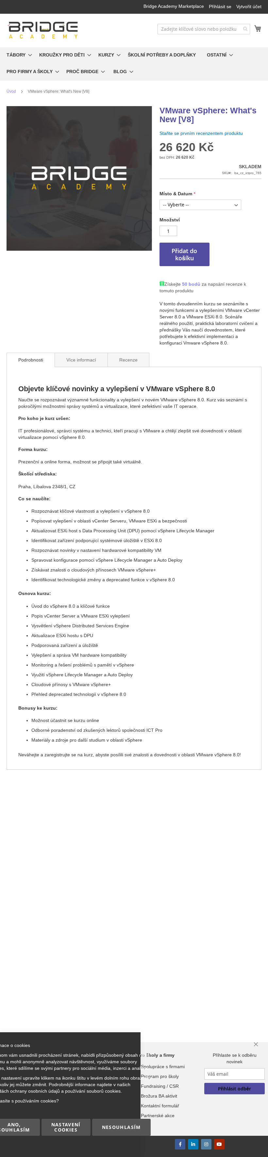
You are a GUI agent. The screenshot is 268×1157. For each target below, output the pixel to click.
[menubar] (134, 64)
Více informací (81, 359)
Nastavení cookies (66, 1127)
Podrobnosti (30, 359)
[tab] (31, 360)
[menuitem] (17, 55)
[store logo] (43, 30)
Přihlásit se (220, 6)
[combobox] (204, 29)
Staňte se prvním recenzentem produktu (201, 133)
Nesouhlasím (121, 1127)
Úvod (11, 91)
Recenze (128, 359)
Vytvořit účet (248, 6)
